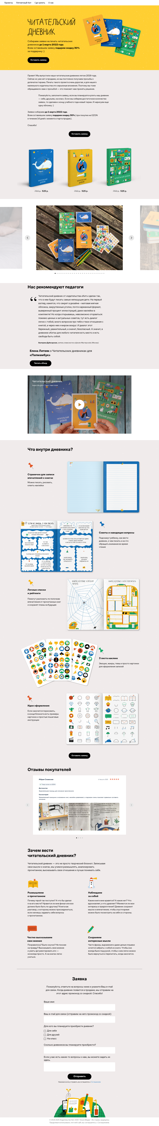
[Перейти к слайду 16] (84, 273)
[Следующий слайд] (131, 237)
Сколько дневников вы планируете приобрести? (70, 1045)
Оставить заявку (38, 60)
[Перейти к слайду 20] (92, 273)
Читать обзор (40, 363)
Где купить (40, 2)
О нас (51, 2)
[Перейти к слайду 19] (90, 273)
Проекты (8, 2)
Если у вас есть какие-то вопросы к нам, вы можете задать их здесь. (77, 1058)
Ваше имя (49, 1002)
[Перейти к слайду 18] (88, 273)
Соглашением (96, 1082)
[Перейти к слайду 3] (80, 837)
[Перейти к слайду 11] (74, 273)
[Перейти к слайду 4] (82, 837)
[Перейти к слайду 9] (70, 273)
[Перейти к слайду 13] (78, 273)
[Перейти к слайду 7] (66, 273)
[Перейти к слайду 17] (86, 273)
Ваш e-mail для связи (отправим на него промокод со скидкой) (77, 1014)
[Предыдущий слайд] (27, 237)
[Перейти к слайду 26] (103, 273)
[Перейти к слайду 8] (68, 273)
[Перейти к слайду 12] (76, 273)
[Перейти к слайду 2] (57, 273)
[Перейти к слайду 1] (55, 273)
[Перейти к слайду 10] (72, 273)
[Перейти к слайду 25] (101, 273)
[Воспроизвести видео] (79, 404)
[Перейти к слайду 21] (94, 273)
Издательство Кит (67, 1120)
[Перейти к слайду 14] (80, 273)
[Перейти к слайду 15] (82, 273)
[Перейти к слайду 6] (64, 273)
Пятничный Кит (23, 2)
